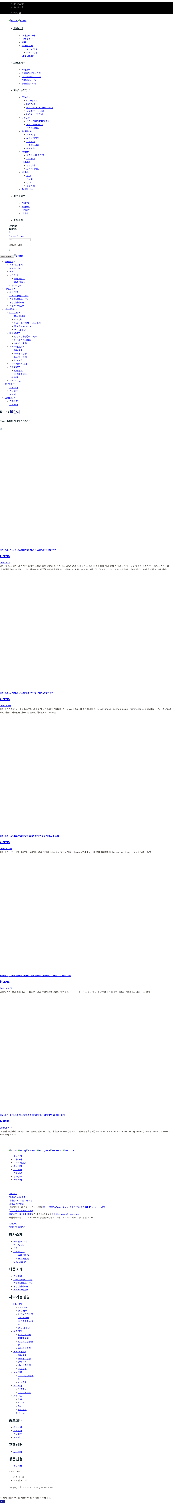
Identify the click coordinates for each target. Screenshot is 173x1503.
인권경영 (26, 161)
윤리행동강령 (32, 144)
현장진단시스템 (29, 80)
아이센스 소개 (28, 35)
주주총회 (30, 185)
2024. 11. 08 (5, 705)
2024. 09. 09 (6, 988)
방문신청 (17, 12)
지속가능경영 (20, 90)
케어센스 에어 (19, 3)
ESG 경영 (26, 97)
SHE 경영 (26, 117)
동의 (2, 1501)
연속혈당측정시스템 (31, 76)
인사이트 (26, 209)
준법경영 (30, 141)
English (12, 236)
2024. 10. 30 (6, 848)
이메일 (12, 1203)
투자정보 (17, 1176)
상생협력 (26, 151)
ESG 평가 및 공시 (34, 114)
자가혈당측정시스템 (31, 73)
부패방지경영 (32, 138)
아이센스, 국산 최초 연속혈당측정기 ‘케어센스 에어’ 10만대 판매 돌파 (32, 1115)
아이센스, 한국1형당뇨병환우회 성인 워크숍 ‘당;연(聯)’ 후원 (28, 549)
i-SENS (5, 556)
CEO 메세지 (32, 100)
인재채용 (17, 1172)
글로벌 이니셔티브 (35, 110)
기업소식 (26, 206)
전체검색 (26, 69)
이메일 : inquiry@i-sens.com (65, 1214)
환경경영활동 (32, 127)
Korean (20, 236)
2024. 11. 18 (5, 562)
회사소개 (18, 28)
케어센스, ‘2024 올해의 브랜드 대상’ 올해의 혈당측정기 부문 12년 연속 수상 (35, 975)
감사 (28, 182)
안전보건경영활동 (34, 124)
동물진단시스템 (29, 83)
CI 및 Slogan (28, 55)
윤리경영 (30, 134)
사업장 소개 (27, 45)
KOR (11, 1223)
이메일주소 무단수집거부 (21, 1200)
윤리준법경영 (28, 131)
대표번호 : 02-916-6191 (20, 1214)
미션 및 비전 (27, 38)
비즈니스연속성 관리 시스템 (39, 107)
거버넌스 (26, 172)
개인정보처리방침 (17, 1196)
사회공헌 (30, 158)
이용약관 (13, 1193)
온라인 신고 (27, 189)
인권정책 (30, 165)
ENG (15, 1223)
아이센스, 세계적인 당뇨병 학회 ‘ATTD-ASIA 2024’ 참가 (27, 692)
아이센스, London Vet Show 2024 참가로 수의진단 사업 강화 (29, 835)
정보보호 (30, 148)
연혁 (24, 42)
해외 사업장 (32, 52)
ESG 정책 (30, 104)
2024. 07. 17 (6, 1127)
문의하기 (13, 404)
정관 (28, 175)
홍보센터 (18, 196)
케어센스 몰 (18, 7)
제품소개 (18, 62)
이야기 (25, 213)
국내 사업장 (32, 49)
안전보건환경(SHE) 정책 (38, 121)
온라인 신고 (15, 380)
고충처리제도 (32, 168)
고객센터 (18, 220)
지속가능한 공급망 (35, 155)
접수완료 (13, 401)
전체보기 (26, 203)
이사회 (29, 178)
